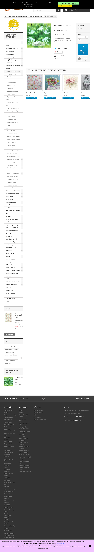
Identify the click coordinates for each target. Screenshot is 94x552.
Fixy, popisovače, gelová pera (13, 212)
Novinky (21, 412)
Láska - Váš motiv (11, 296)
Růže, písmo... (67, 93)
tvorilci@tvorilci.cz (76, 420)
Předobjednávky (10, 42)
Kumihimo (9, 236)
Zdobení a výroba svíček (12, 281)
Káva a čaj (10, 88)
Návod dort (8, 363)
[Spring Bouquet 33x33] (52, 82)
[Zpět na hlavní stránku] (6, 16)
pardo (6, 360)
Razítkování (9, 62)
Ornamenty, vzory (12, 133)
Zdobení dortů (10, 253)
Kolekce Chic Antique (13, 153)
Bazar (7, 301)
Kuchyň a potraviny (12, 85)
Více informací (29, 6)
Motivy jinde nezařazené (13, 156)
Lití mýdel (8, 233)
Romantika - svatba (12, 122)
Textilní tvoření (10, 207)
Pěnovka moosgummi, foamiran (12, 275)
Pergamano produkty (12, 48)
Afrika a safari (11, 94)
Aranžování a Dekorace (12, 193)
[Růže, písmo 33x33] (71, 82)
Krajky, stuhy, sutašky (12, 225)
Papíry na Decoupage (13, 159)
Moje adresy (37, 415)
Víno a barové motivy (13, 91)
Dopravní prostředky (12, 111)
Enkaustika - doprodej (12, 242)
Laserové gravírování (25, 471)
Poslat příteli (60, 56)
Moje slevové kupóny (40, 419)
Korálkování (9, 222)
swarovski (18, 358)
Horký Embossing (11, 60)
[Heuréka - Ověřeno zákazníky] (13, 25)
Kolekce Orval (11, 145)
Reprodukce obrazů (12, 165)
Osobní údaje (37, 417)
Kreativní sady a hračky (12, 230)
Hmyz (8, 79)
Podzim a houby (11, 114)
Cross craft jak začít (24, 465)
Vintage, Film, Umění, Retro (12, 104)
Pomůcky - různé (11, 182)
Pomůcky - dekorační (13, 185)
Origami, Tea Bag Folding (13, 270)
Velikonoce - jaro (11, 119)
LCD (15, 355)
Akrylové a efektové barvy (13, 190)
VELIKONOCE (9, 290)
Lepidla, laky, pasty (11, 245)
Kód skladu (57, 30)
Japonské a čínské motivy (11, 98)
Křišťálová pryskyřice (12, 227)
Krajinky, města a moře (13, 108)
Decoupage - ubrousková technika (13, 67)
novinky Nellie (9, 358)
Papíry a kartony (10, 267)
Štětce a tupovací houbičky (10, 260)
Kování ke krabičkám (12, 176)
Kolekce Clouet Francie (13, 136)
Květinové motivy (11, 74)
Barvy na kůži (9, 199)
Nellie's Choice (10, 54)
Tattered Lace (8, 355)
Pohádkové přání (9, 352)
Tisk (58, 58)
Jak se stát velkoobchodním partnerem (23, 438)
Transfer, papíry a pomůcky (11, 169)
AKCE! (7, 45)
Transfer (13, 346)
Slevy (8, 309)
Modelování (9, 250)
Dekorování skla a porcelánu (11, 203)
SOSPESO (9, 264)
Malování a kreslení (11, 239)
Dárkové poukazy (10, 293)
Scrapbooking (10, 57)
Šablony (8, 256)
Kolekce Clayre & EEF (13, 151)
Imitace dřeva (10, 188)
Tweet (58, 48)
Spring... (46, 93)
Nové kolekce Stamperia (11, 349)
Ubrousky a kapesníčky (13, 71)
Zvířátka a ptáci (11, 77)
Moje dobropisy (38, 412)
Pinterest (58, 52)
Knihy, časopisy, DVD (12, 219)
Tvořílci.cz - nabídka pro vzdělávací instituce (24, 432)
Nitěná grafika (9, 196)
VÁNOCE (8, 287)
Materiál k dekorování (13, 173)
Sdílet (65, 48)
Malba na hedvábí (11, 247)
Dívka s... (83, 93)
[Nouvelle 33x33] (34, 82)
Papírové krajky (10, 51)
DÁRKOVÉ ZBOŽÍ (10, 299)
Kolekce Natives (11, 142)
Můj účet (37, 407)
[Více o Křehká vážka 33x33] (8, 381)
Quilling (8, 279)
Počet (79, 34)
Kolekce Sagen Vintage (13, 139)
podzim (7, 346)
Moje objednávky (38, 410)
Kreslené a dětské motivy (11, 127)
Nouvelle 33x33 (30, 93)
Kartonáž (8, 216)
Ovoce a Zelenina (12, 82)
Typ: (55, 34)
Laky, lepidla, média (12, 179)
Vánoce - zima (11, 116)
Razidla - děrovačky (11, 284)
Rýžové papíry (11, 162)
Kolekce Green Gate (12, 148)
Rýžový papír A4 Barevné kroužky (19, 315)
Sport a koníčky (11, 131)
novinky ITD (13, 360)
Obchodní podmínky (24, 454)
